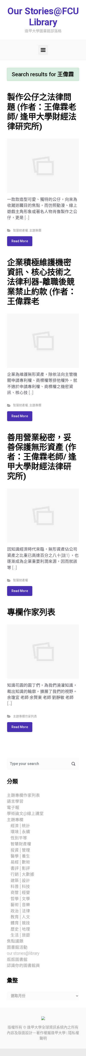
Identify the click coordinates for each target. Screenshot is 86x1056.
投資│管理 (20, 850)
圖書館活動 (17, 947)
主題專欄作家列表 (25, 716)
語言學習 (15, 801)
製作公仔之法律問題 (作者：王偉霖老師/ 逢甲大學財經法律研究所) (41, 111)
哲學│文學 (20, 898)
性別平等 (19, 838)
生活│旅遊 (20, 935)
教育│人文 (20, 917)
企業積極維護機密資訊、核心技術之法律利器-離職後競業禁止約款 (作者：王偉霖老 (41, 282)
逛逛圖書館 (17, 959)
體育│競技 (20, 923)
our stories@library (23, 953)
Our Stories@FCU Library (43, 17)
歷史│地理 (20, 929)
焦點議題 (15, 941)
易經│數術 (20, 862)
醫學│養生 (20, 856)
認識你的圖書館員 (23, 965)
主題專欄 (35, 230)
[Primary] (43, 50)
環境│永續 (20, 831)
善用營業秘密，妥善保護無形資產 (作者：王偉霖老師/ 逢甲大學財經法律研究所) (41, 457)
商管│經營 (20, 892)
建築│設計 (20, 880)
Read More (19, 241)
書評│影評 (20, 868)
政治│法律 (20, 911)
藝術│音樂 (20, 904)
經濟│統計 (20, 825)
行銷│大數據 (22, 874)
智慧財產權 (20, 230)
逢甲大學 (34, 1027)
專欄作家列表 (31, 612)
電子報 (13, 807)
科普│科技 (20, 886)
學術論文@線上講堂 (25, 813)
